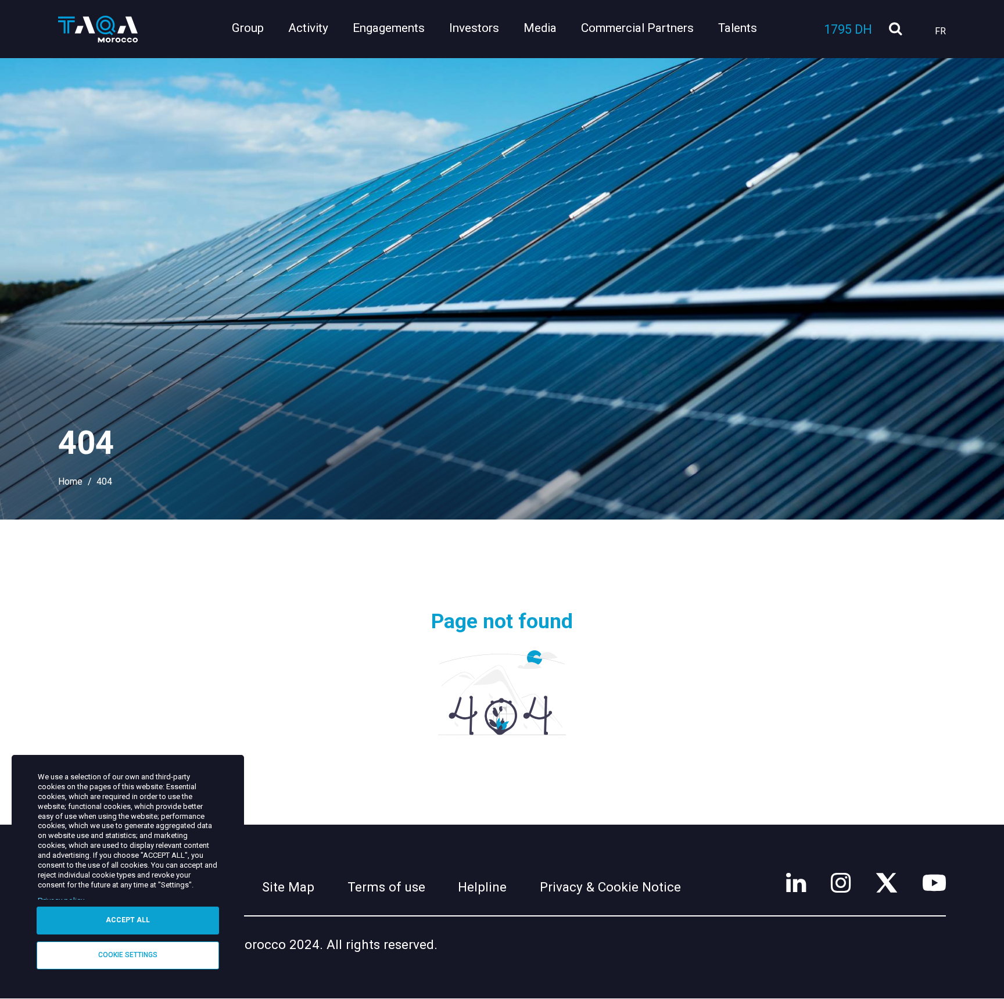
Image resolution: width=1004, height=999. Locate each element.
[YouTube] (934, 882)
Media (540, 28)
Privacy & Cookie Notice (610, 886)
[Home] (98, 29)
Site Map (288, 886)
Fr (940, 31)
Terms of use (386, 886)
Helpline (482, 886)
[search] (895, 29)
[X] (886, 882)
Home (70, 481)
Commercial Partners (637, 28)
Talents (737, 28)
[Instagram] (841, 882)
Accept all (128, 920)
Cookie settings (127, 955)
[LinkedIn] (796, 882)
